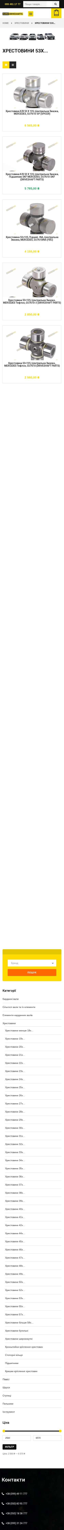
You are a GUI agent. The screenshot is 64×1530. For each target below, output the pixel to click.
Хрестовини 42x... (15, 1225)
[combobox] (32, 963)
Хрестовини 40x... (15, 1209)
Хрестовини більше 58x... (19, 1322)
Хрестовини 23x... (15, 1071)
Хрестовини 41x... (15, 1217)
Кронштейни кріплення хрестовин (24, 1347)
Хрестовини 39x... (15, 1200)
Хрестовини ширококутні (18, 1338)
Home (6, 23)
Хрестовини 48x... (15, 1265)
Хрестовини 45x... (15, 1241)
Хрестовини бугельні (16, 1330)
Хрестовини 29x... (15, 1119)
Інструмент (9, 1411)
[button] (30, 13)
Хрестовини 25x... (15, 1087)
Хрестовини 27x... (15, 1103)
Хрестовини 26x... (15, 1095)
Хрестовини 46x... (15, 1249)
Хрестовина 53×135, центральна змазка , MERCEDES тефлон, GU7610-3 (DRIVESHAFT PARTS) (32, 301)
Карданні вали (11, 999)
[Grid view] (6, 64)
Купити (22, 129)
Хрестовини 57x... (15, 1314)
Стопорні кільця (14, 1355)
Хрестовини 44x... (15, 1233)
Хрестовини (22, 23)
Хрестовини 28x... (15, 1111)
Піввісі (6, 1379)
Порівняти (42, 129)
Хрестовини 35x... (15, 1168)
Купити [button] (22, 192)
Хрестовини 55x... (15, 1306)
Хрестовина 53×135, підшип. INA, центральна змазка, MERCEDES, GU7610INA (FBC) (32, 238)
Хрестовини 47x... (15, 1257)
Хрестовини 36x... (15, 1176)
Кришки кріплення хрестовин (21, 1371)
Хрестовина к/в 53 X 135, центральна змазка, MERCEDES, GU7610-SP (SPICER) (32, 112)
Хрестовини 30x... (15, 1127)
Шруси (6, 1387)
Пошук (32, 972)
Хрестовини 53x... (15, 1298)
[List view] (12, 64)
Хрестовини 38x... (15, 1192)
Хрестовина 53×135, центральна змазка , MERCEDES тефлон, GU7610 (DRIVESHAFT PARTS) (32, 364)
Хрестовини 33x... (15, 1152)
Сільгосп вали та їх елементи (19, 1007)
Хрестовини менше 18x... (19, 1030)
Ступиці (7, 1395)
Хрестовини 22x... (15, 1063)
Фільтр (9, 1446)
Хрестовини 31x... (15, 1136)
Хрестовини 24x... (15, 1079)
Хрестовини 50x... (15, 1282)
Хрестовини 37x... (15, 1184)
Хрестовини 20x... (15, 1046)
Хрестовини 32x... (15, 1144)
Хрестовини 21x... (15, 1054)
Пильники (8, 1403)
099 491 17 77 (12, 4)
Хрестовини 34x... (15, 1160)
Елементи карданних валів (17, 1015)
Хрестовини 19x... (15, 1038)
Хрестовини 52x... (15, 1290)
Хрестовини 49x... (15, 1273)
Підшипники (11, 1363)
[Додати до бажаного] (32, 129)
